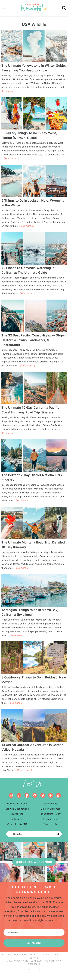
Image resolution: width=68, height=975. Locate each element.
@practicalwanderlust (34, 862)
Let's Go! (34, 942)
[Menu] (4, 8)
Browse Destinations (17, 808)
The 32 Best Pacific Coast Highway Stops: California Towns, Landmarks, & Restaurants (33, 340)
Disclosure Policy (51, 813)
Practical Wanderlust (34, 8)
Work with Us (50, 803)
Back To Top (34, 969)
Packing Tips (17, 819)
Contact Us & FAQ (17, 824)
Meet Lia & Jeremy (17, 803)
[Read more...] (8, 91)
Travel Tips (17, 813)
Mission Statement (50, 808)
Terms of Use (50, 824)
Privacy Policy (51, 819)
